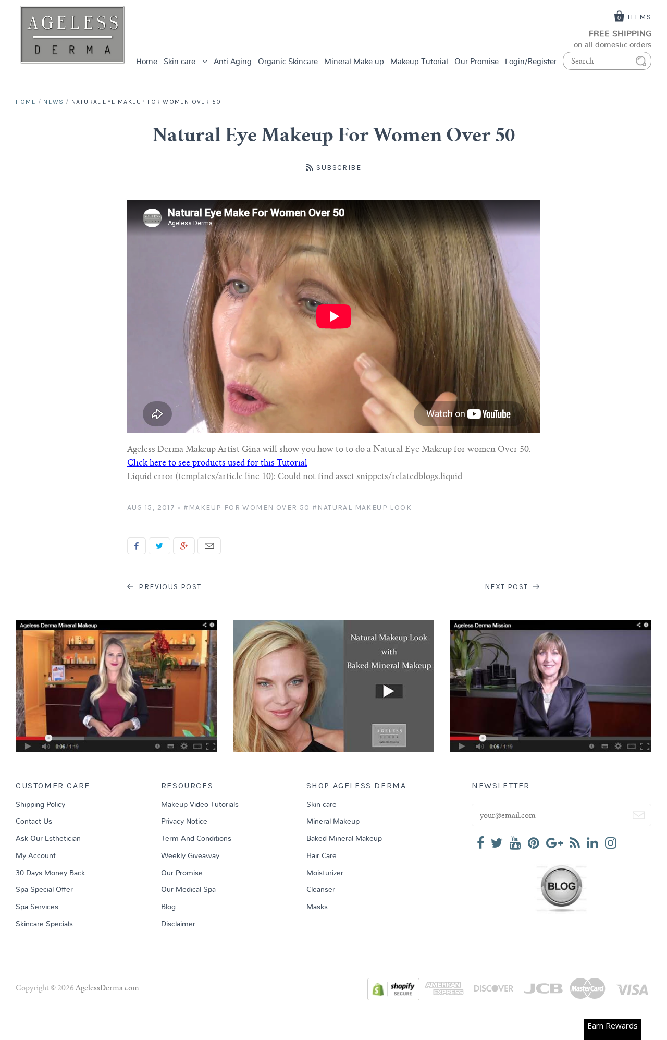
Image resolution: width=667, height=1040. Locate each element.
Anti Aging (233, 62)
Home (146, 62)
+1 (184, 545)
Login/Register (531, 62)
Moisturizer (324, 873)
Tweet (159, 545)
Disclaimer (178, 924)
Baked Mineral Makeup (344, 838)
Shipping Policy (40, 805)
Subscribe (338, 167)
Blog (168, 907)
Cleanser (320, 890)
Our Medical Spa (188, 890)
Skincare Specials (44, 924)
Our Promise (476, 62)
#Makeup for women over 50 (246, 507)
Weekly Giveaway (190, 856)
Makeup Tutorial (419, 62)
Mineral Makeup (333, 821)
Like (136, 545)
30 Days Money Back (50, 873)
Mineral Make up (354, 62)
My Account (36, 856)
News (53, 101)
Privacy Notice (184, 821)
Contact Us (34, 821)
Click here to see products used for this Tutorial (217, 463)
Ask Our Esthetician (48, 838)
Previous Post (169, 586)
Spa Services (37, 907)
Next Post (507, 586)
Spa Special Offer (44, 890)
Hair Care (321, 856)
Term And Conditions (196, 838)
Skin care (180, 62)
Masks (317, 907)
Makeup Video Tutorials (200, 805)
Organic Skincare (288, 62)
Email (209, 545)
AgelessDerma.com (107, 989)
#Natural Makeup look (362, 507)
